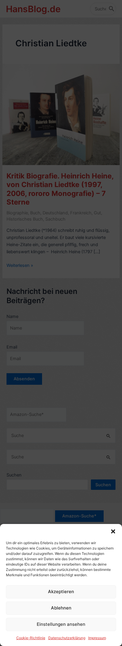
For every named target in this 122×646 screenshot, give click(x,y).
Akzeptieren (61, 591)
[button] (113, 531)
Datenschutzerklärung (66, 638)
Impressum (97, 638)
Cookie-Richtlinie (30, 638)
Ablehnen (61, 608)
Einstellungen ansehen (61, 624)
